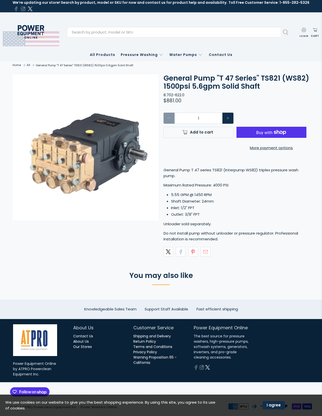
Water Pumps (183, 54)
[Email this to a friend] (205, 252)
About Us (81, 341)
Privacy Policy (145, 352)
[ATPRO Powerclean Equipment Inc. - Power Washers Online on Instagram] (23, 9)
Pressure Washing (139, 54)
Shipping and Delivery (152, 336)
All (28, 65)
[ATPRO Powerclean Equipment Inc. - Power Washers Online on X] (30, 9)
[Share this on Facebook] (180, 252)
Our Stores (82, 346)
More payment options (271, 147)
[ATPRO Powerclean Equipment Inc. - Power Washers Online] (31, 32)
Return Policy (144, 341)
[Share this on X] (168, 252)
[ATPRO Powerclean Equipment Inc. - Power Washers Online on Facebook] (16, 9)
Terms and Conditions (152, 346)
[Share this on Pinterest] (193, 252)
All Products (102, 54)
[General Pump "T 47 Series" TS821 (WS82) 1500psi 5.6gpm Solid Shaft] (85, 147)
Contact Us (220, 54)
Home (17, 65)
